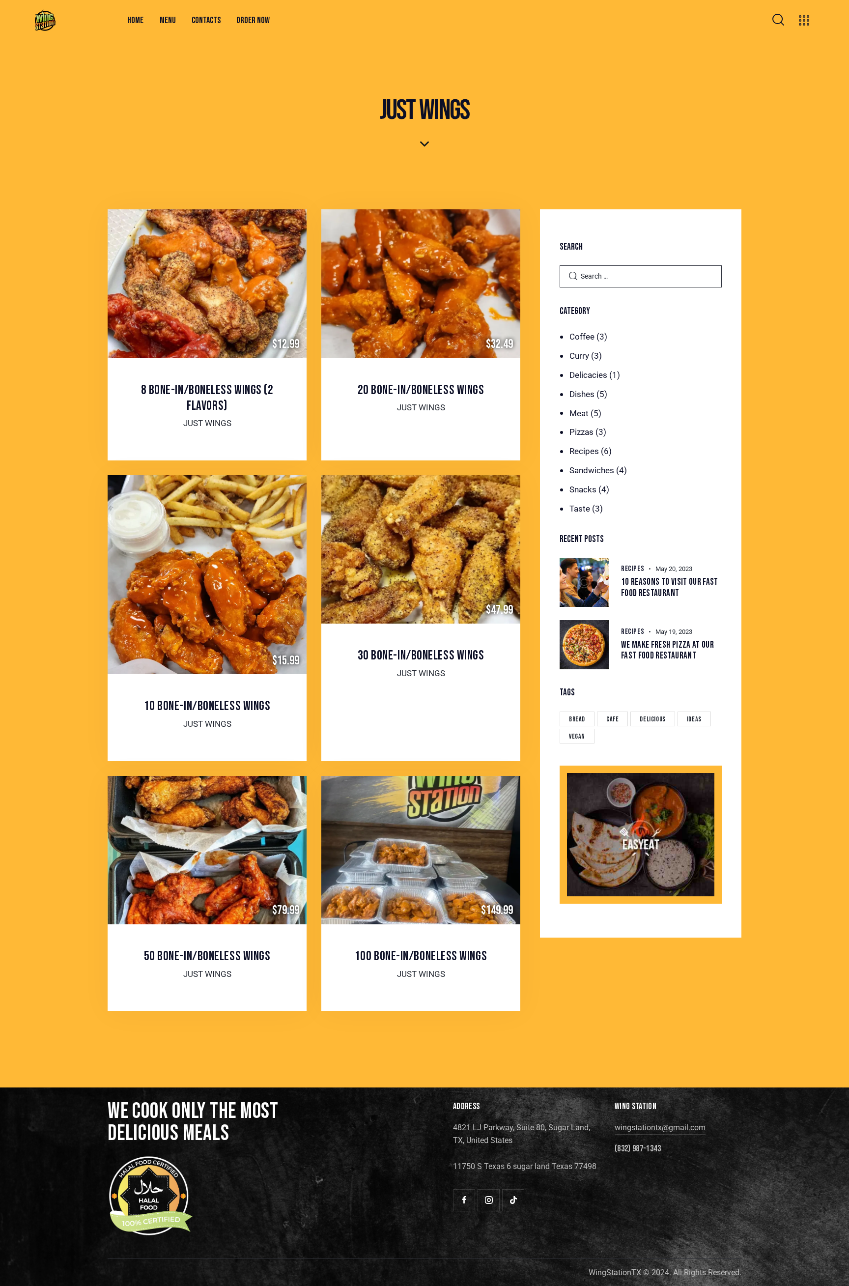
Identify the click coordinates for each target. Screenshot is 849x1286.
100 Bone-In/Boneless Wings (421, 956)
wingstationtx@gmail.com (660, 1127)
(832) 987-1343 (638, 1148)
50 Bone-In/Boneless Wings (207, 956)
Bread (577, 719)
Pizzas (581, 432)
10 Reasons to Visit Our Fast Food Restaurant (669, 588)
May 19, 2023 (673, 631)
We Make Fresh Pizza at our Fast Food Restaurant (667, 651)
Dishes (581, 394)
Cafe (612, 719)
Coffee (581, 337)
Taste (579, 509)
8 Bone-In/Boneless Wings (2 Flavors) (207, 398)
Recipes (584, 451)
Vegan (577, 736)
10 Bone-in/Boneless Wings (207, 706)
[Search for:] (641, 276)
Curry (579, 356)
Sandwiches (591, 470)
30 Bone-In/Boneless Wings (421, 655)
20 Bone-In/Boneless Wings (421, 390)
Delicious (652, 719)
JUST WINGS (207, 423)
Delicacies (588, 375)
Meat (579, 413)
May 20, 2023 (673, 568)
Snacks (582, 489)
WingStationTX (615, 1272)
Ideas (694, 719)
